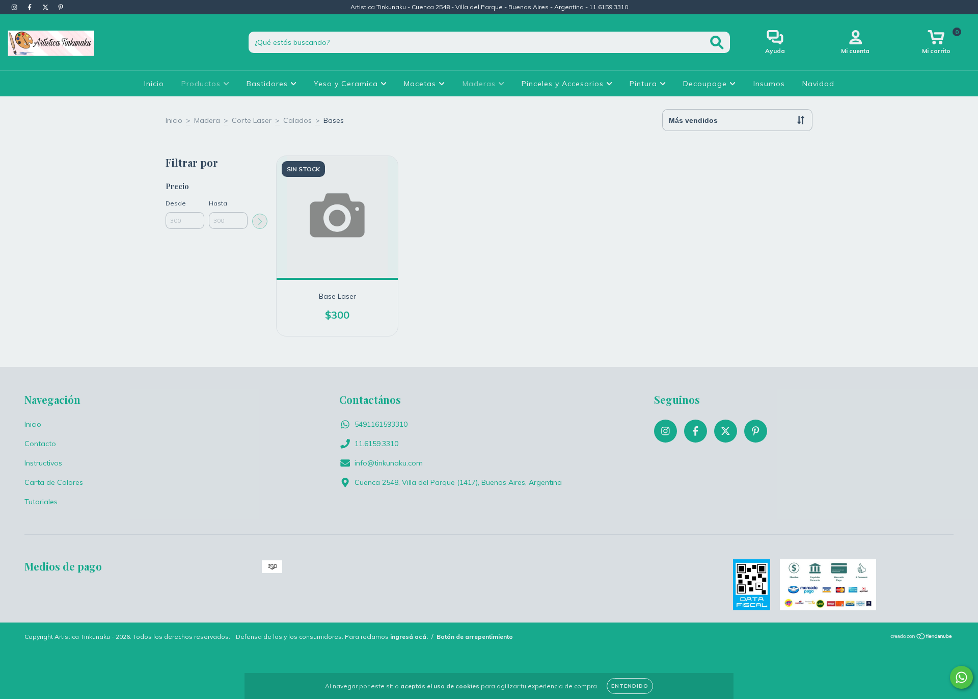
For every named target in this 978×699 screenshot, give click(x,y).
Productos (202, 83)
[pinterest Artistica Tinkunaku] (60, 7)
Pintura (645, 83)
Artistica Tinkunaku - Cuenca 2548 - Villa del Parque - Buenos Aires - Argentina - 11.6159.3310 (489, 7)
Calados (297, 120)
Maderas (480, 83)
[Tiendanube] (922, 637)
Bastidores (268, 83)
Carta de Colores (53, 482)
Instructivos (43, 463)
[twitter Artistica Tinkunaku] (46, 7)
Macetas (421, 83)
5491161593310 (381, 424)
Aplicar (259, 221)
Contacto (40, 443)
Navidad (818, 83)
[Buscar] (717, 43)
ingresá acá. (409, 636)
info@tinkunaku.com (389, 463)
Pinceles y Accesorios (564, 83)
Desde (176, 203)
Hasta (218, 203)
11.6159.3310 (376, 443)
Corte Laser (251, 120)
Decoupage (706, 83)
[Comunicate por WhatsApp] (961, 677)
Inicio (154, 83)
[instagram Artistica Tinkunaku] (15, 7)
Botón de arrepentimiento (475, 636)
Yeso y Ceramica (347, 83)
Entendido (629, 686)
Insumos (769, 83)
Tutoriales (41, 501)
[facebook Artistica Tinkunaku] (30, 7)
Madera (207, 120)
